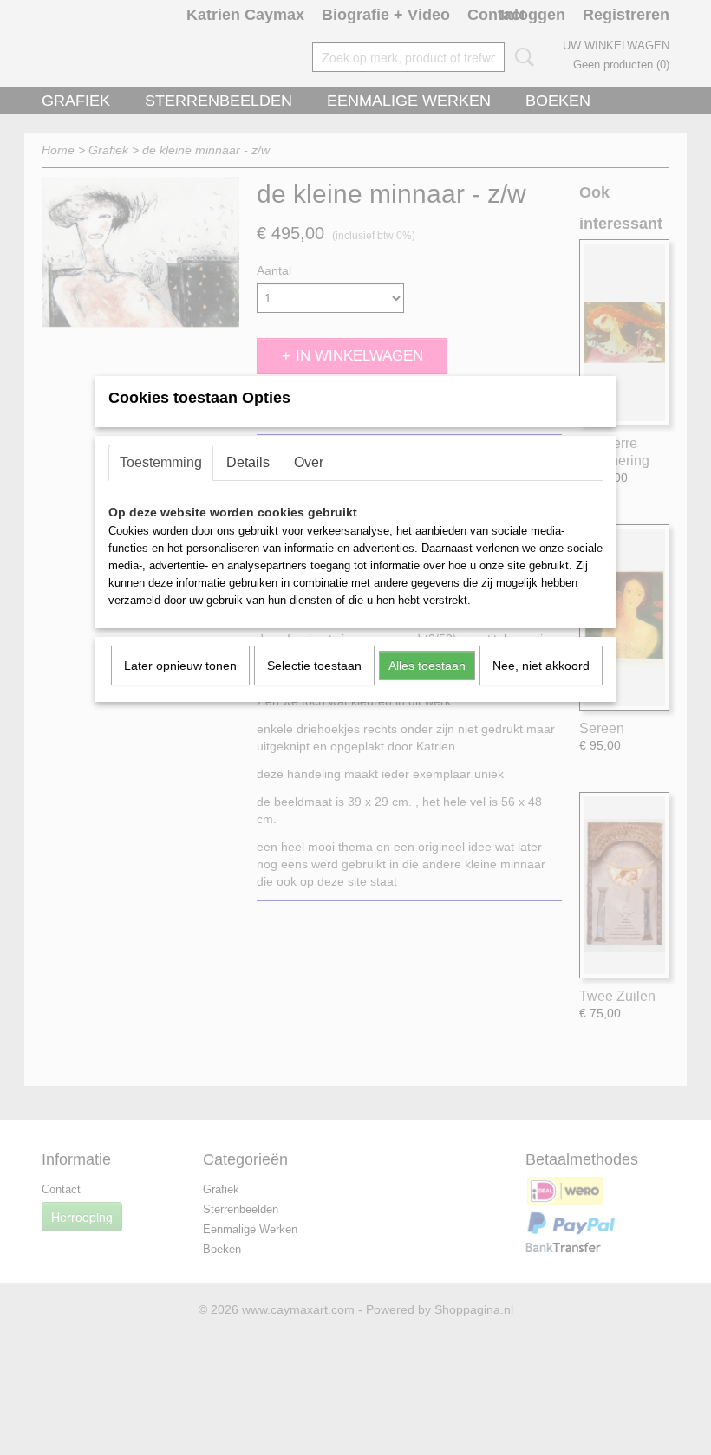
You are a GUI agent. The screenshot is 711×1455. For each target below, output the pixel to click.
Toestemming (161, 462)
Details (248, 462)
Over (308, 462)
